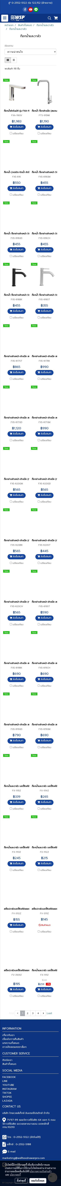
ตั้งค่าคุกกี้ (21, 1180)
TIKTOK (7, 1093)
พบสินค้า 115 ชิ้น (12, 68)
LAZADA (7, 1101)
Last (49, 1013)
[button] (48, 18)
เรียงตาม (10, 45)
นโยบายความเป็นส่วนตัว (40, 1171)
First (11, 1013)
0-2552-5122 (21, 1137)
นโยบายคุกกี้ (15, 1174)
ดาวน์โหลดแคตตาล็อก (14, 1047)
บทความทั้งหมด (10, 1043)
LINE (5, 1081)
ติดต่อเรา (7, 1060)
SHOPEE (7, 1097)
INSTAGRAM (9, 1089)
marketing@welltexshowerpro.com (23, 1158)
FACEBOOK (9, 1077)
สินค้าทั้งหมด (9, 1064)
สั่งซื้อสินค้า (17, 127)
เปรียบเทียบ (18, 133)
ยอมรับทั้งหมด (37, 1180)
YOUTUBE (8, 1085)
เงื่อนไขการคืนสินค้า (13, 1039)
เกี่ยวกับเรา (8, 1035)
